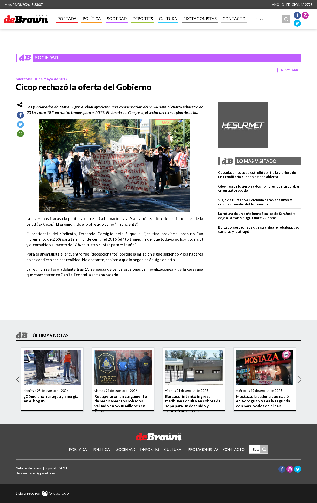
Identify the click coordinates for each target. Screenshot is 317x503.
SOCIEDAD (117, 18)
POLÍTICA (92, 18)
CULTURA (168, 18)
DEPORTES (143, 18)
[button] (289, 70)
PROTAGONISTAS (200, 18)
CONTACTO (234, 18)
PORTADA (67, 18)
